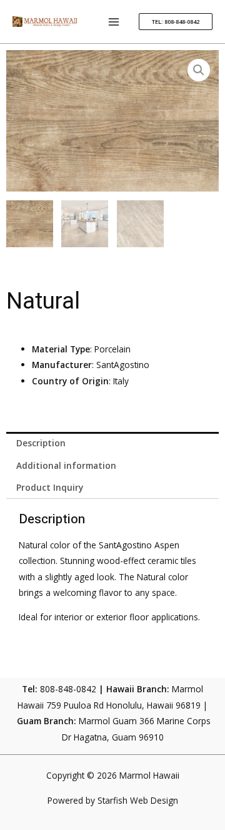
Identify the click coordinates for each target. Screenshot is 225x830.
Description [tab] (41, 443)
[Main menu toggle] (114, 21)
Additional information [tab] (66, 465)
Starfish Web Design (138, 800)
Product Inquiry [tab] (49, 487)
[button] (175, 21)
